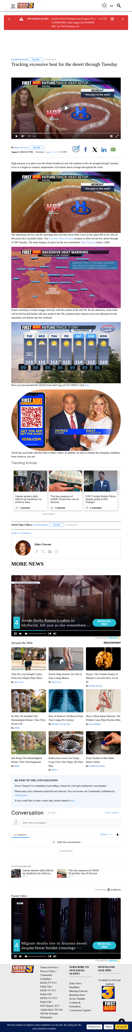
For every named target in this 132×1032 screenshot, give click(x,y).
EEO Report (46, 1005)
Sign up (115, 813)
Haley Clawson (21, 147)
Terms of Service (48, 967)
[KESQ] (29, 5)
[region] (66, 851)
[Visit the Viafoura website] (114, 889)
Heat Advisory (88, 242)
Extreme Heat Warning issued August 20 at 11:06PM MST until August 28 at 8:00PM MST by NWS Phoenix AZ (73, 22)
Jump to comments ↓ (21, 533)
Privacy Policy (47, 971)
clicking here (21, 795)
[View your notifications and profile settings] (117, 834)
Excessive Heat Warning (61, 238)
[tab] (20, 834)
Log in (107, 813)
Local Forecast (40, 525)
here (87, 385)
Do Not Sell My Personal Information (51, 1013)
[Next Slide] (118, 492)
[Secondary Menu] (15, 5)
